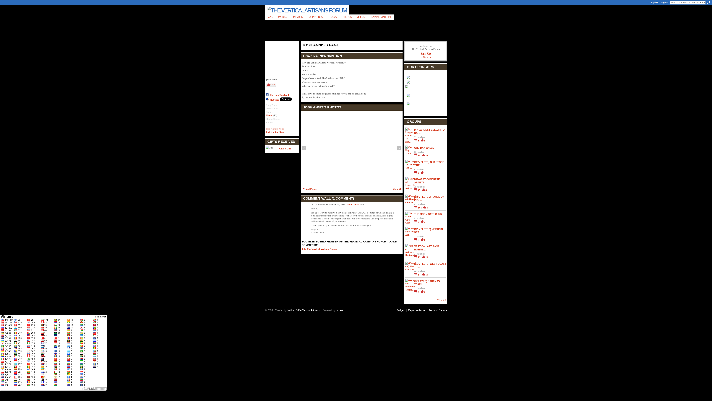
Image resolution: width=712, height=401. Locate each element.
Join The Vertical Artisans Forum (319, 249)
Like (272, 84)
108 (420, 207)
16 (427, 274)
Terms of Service (438, 310)
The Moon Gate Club (428, 214)
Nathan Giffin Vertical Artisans (303, 310)
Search (708, 2)
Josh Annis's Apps (275, 128)
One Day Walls (424, 147)
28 (427, 155)
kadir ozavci (353, 204)
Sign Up (655, 2)
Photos (269, 115)
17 (419, 190)
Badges (400, 310)
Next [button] (399, 148)
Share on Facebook (279, 95)
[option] (351, 148)
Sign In (664, 2)
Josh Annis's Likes (275, 132)
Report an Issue (416, 310)
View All (397, 189)
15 (419, 155)
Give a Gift (285, 148)
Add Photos (311, 189)
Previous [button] (304, 148)
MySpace (274, 99)
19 (427, 257)
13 (419, 257)
